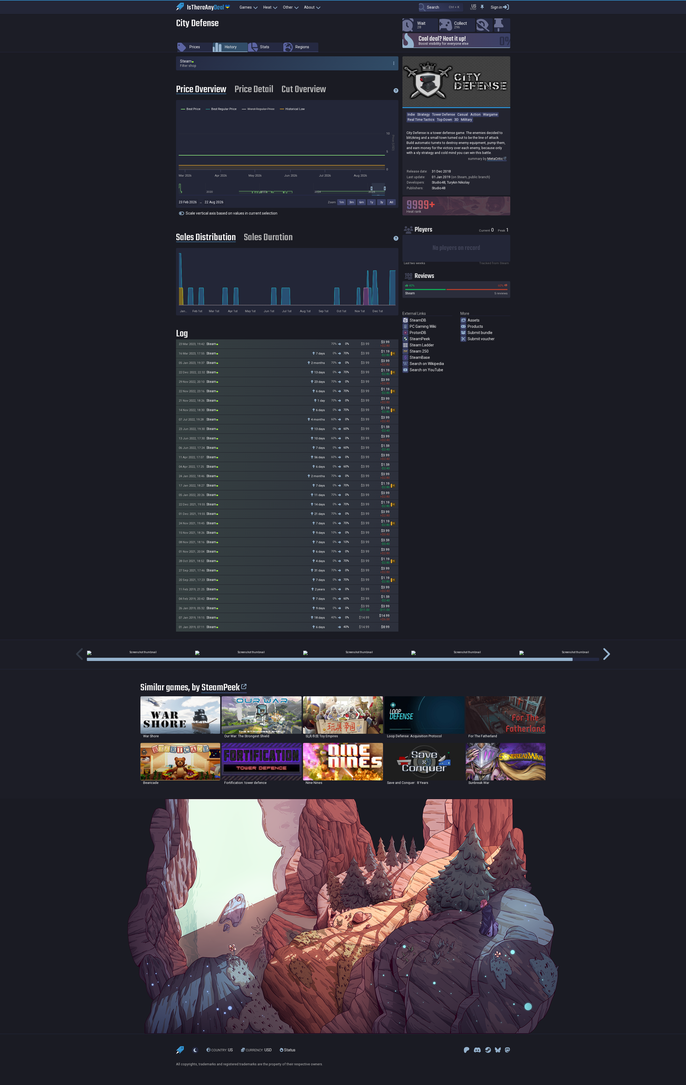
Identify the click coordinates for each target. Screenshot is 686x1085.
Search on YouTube (426, 370)
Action (475, 114)
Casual (462, 114)
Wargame (490, 114)
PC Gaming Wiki (423, 326)
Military (466, 120)
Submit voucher (481, 339)
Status (289, 1050)
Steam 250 (419, 351)
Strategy (423, 114)
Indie (411, 114)
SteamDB (418, 320)
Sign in (496, 7)
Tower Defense (443, 114)
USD (259, 1050)
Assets (474, 320)
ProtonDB (418, 332)
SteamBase (420, 357)
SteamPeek (420, 339)
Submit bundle (480, 332)
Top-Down (444, 120)
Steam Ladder (422, 345)
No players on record (456, 248)
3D (456, 120)
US (222, 1050)
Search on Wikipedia (427, 363)
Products (475, 326)
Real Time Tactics (421, 120)
